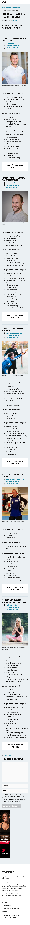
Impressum (7, 906)
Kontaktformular (9, 917)
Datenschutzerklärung (11, 908)
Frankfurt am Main (12, 46)
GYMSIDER (6, 2)
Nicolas (15, 20)
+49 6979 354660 (12, 610)
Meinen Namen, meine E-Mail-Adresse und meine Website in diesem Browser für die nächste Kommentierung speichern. (14, 798)
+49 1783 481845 (12, 187)
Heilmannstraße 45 (12, 605)
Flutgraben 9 (10, 183)
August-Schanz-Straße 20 (15, 479)
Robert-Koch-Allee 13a (14, 333)
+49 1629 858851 (12, 484)
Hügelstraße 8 (11, 43)
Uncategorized (9, 755)
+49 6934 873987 (12, 48)
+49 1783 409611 (12, 338)
